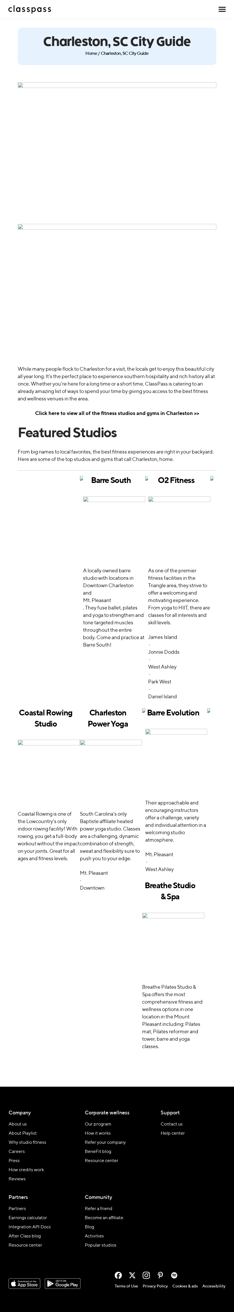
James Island (162, 637)
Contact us (172, 1124)
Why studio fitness (27, 1142)
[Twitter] (132, 1275)
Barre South (111, 481)
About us (18, 1124)
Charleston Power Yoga (108, 718)
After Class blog (25, 1236)
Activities (94, 1236)
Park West (159, 682)
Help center (173, 1133)
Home (91, 53)
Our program (98, 1124)
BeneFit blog (98, 1151)
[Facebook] (118, 1275)
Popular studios (100, 1245)
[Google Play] (62, 1283)
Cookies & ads (185, 1286)
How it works (98, 1133)
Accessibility (213, 1286)
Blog (89, 1227)
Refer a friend (98, 1209)
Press (14, 1161)
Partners (17, 1209)
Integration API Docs (30, 1227)
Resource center (101, 1161)
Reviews (17, 1179)
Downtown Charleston (108, 585)
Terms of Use (126, 1286)
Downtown (92, 888)
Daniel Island (162, 696)
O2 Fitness (176, 481)
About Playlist (23, 1133)
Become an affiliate (104, 1218)
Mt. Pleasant (97, 600)
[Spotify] (174, 1275)
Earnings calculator (28, 1218)
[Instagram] (146, 1275)
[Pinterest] (160, 1275)
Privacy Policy (155, 1286)
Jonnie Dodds (163, 652)
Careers (17, 1151)
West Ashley (162, 667)
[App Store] (24, 1283)
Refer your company (105, 1142)
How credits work (26, 1170)
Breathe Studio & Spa (170, 891)
